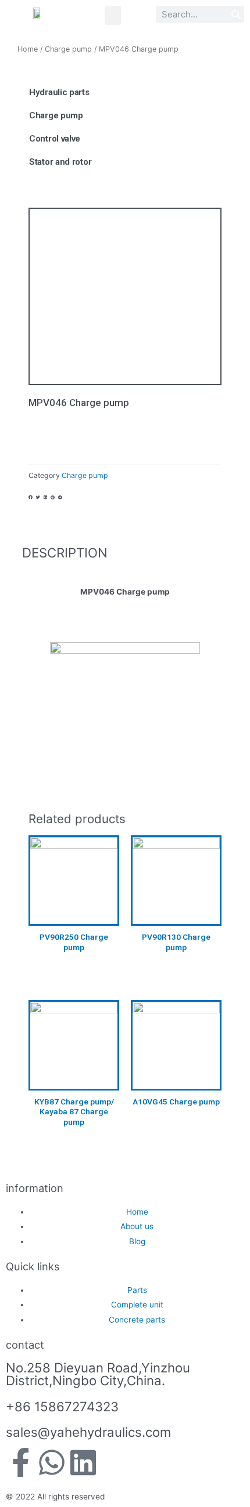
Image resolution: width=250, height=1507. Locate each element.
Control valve (54, 138)
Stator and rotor (60, 162)
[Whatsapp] (51, 1462)
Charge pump (68, 49)
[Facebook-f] (20, 1462)
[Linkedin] (83, 1462)
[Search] (235, 14)
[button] (113, 15)
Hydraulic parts (59, 92)
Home (27, 49)
